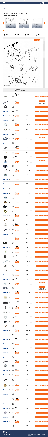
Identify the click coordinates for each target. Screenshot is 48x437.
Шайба (16, 123)
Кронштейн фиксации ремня (16, 379)
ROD (15, 119)
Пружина (16, 110)
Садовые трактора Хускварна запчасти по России (34, 5)
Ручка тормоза (16, 256)
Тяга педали (17, 291)
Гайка (16, 160)
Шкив (16, 156)
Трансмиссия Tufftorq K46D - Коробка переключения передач (17, 95)
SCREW (16, 114)
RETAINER (16, 338)
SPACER (16, 416)
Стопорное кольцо (16, 128)
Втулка (16, 142)
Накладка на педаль (17, 147)
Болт (16, 151)
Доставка (14, 0)
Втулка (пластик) (16, 296)
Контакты (20, 0)
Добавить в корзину (41, 101)
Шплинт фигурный (16, 224)
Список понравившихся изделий (30, 0)
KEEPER (16, 425)
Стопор (16, 237)
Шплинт (16, 219)
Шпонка (16, 101)
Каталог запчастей (11, 5)
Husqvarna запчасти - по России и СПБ (20, 5)
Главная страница (5, 5)
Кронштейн (16, 242)
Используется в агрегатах (17, 98)
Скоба (16, 356)
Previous (3, 23)
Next (44, 23)
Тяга (15, 192)
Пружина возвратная (17, 311)
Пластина (16, 278)
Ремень (16, 169)
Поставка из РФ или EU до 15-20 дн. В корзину (41, 157)
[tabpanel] (11, 23)
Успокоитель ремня (17, 188)
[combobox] (24, 38)
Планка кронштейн (16, 398)
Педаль (16, 306)
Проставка (16, 265)
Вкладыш (16, 105)
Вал (15, 178)
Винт (16, 182)
